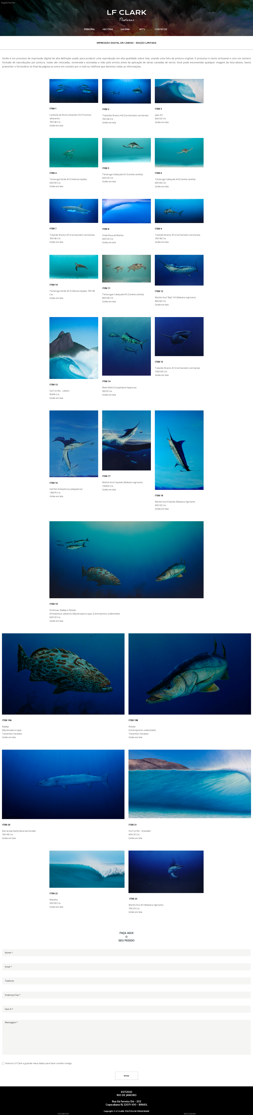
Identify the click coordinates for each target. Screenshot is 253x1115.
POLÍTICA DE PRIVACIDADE (137, 1111)
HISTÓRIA (108, 29)
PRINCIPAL (89, 29)
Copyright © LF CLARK (113, 1111)
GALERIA (125, 29)
